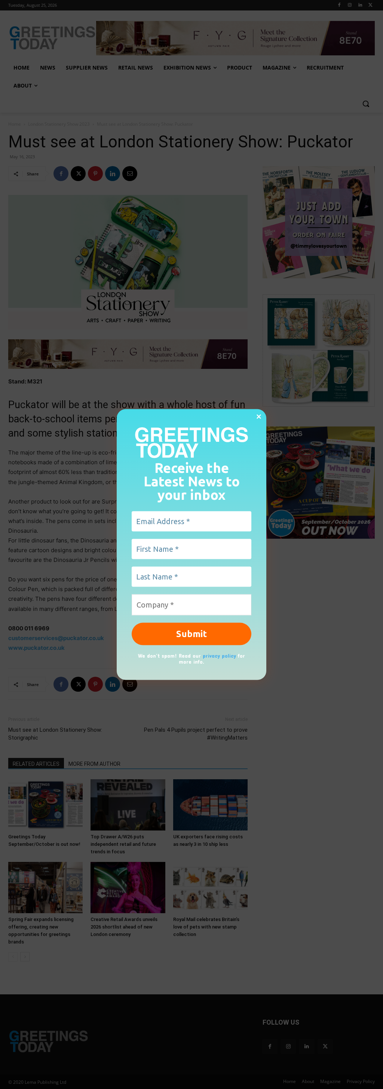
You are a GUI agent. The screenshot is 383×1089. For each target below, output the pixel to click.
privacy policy (219, 655)
